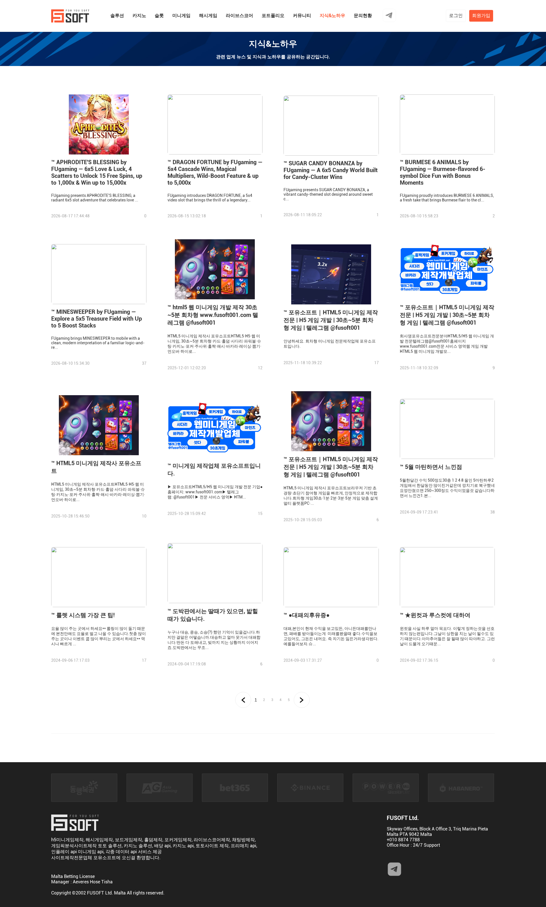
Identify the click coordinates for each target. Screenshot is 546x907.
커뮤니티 (302, 15)
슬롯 (159, 15)
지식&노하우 (332, 15)
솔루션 (117, 15)
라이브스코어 (239, 15)
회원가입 (481, 15)
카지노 (139, 15)
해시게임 (208, 15)
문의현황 (363, 15)
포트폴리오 (273, 15)
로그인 (456, 15)
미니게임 (181, 15)
